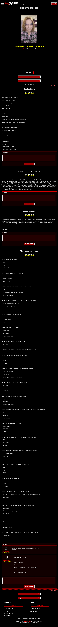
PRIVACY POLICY (35, 610)
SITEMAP (6, 611)
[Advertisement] (29, 60)
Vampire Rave (27, 621)
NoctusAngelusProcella (7, 560)
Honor (24, 48)
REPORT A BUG (8, 613)
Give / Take (32, 48)
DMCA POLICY (34, 611)
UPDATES (7, 615)
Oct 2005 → (54, 85)
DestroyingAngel (6, 551)
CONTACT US (8, 610)
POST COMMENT (29, 164)
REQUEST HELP (8, 608)
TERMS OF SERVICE (36, 608)
